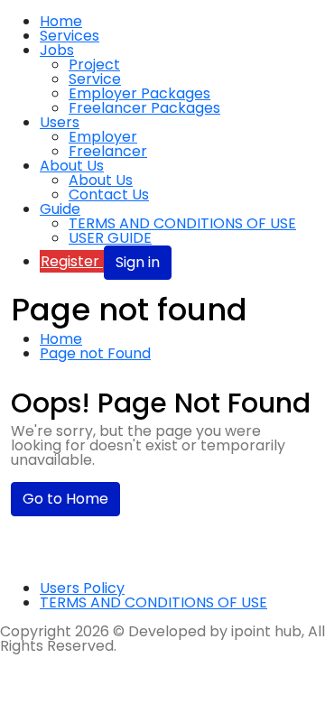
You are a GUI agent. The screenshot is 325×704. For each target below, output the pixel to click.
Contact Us (109, 194)
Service (95, 79)
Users (59, 122)
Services (69, 35)
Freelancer (108, 151)
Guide (60, 209)
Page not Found (95, 353)
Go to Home (65, 498)
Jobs (57, 50)
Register (72, 261)
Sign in (138, 262)
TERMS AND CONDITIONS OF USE (182, 223)
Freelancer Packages (144, 107)
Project (94, 64)
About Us (72, 165)
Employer (103, 136)
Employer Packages (139, 93)
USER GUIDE (110, 237)
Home (61, 21)
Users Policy (82, 588)
